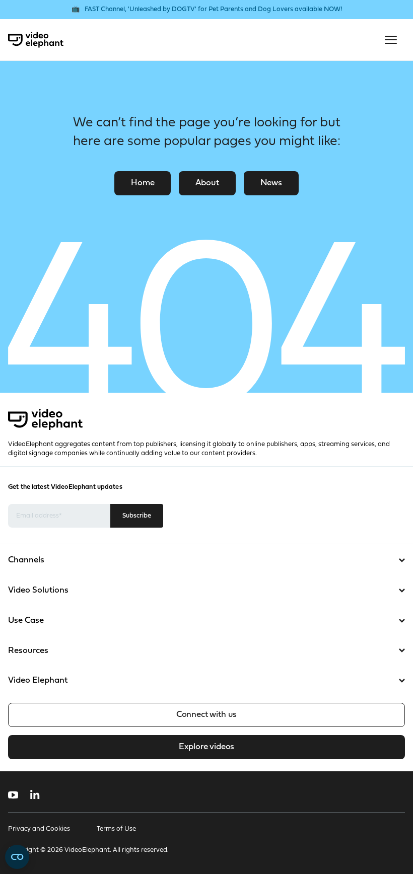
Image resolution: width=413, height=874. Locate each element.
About (207, 183)
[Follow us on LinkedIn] (35, 795)
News (271, 183)
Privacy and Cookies (39, 829)
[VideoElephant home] (35, 39)
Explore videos (206, 747)
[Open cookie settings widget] (17, 857)
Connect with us (206, 714)
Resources (28, 650)
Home (142, 183)
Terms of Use (116, 829)
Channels (26, 560)
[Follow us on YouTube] (13, 795)
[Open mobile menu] (391, 40)
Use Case (26, 620)
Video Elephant (37, 680)
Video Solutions (38, 590)
